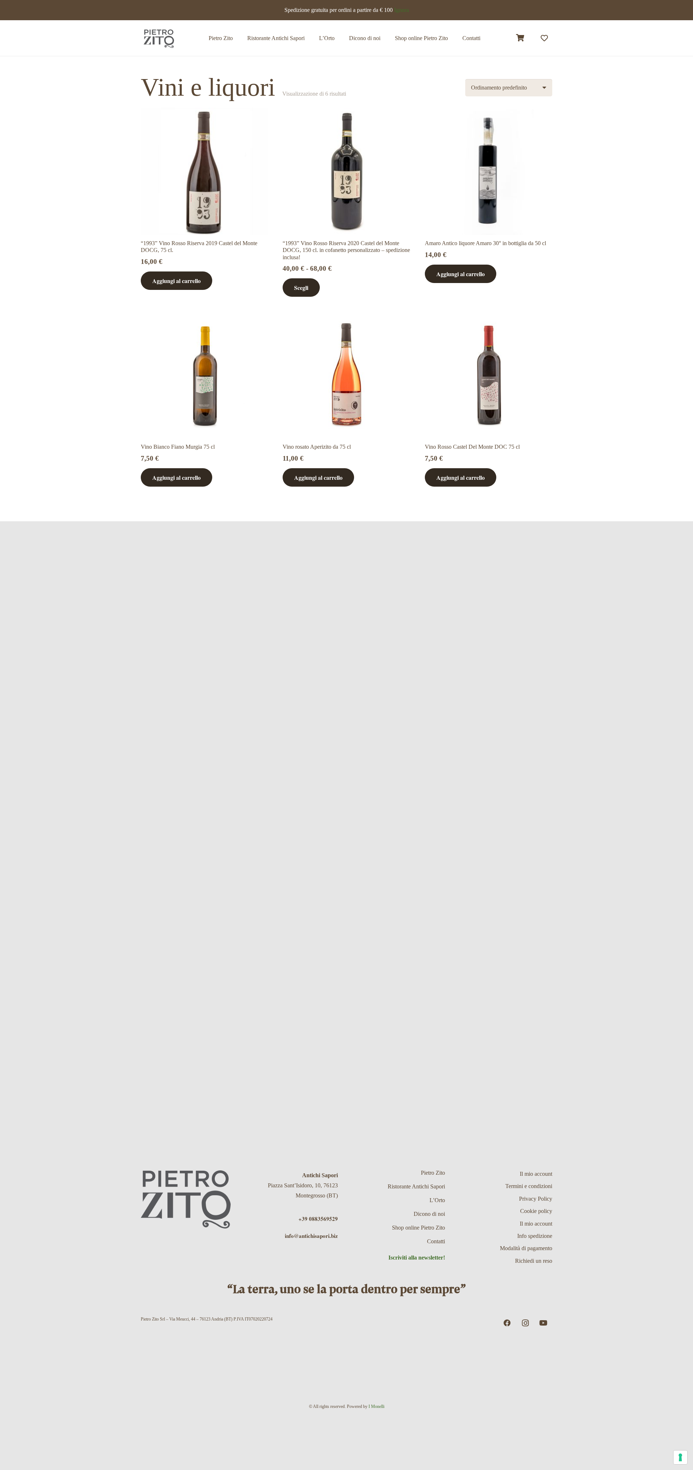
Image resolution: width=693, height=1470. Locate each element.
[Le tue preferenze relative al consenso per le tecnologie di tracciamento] (680, 1457)
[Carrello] (520, 38)
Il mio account (536, 1174)
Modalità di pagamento (526, 1248)
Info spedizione (534, 1236)
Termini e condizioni (528, 1186)
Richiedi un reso (533, 1261)
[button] (453, 38)
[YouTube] (543, 1323)
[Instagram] (525, 1323)
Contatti (436, 1241)
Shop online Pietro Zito (418, 1228)
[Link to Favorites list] (544, 38)
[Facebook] (507, 1323)
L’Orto (437, 1200)
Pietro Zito (433, 1173)
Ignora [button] (401, 10)
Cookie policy (536, 1211)
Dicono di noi (429, 1214)
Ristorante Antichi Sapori (416, 1186)
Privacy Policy (535, 1199)
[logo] (159, 38)
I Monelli (376, 1406)
